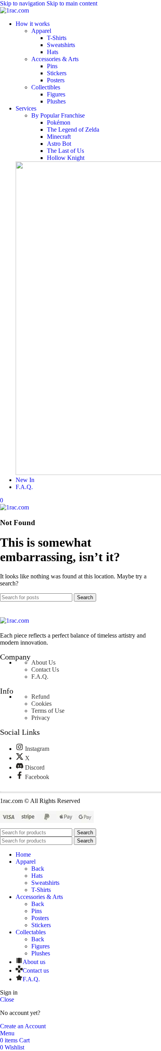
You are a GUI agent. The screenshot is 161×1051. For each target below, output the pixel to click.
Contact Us (45, 669)
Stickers (56, 73)
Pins (52, 66)
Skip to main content (72, 3)
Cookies (41, 703)
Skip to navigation (23, 3)
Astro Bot (59, 143)
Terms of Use (47, 710)
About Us (43, 662)
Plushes (56, 101)
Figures (56, 94)
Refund (40, 696)
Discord (35, 767)
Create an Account (23, 1026)
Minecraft (59, 136)
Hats (52, 52)
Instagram (37, 748)
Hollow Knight (65, 157)
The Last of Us (65, 150)
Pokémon (58, 122)
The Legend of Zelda (73, 129)
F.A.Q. (39, 676)
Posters (55, 80)
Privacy (40, 717)
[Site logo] (14, 10)
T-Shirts (56, 37)
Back (37, 868)
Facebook (37, 777)
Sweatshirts (61, 45)
